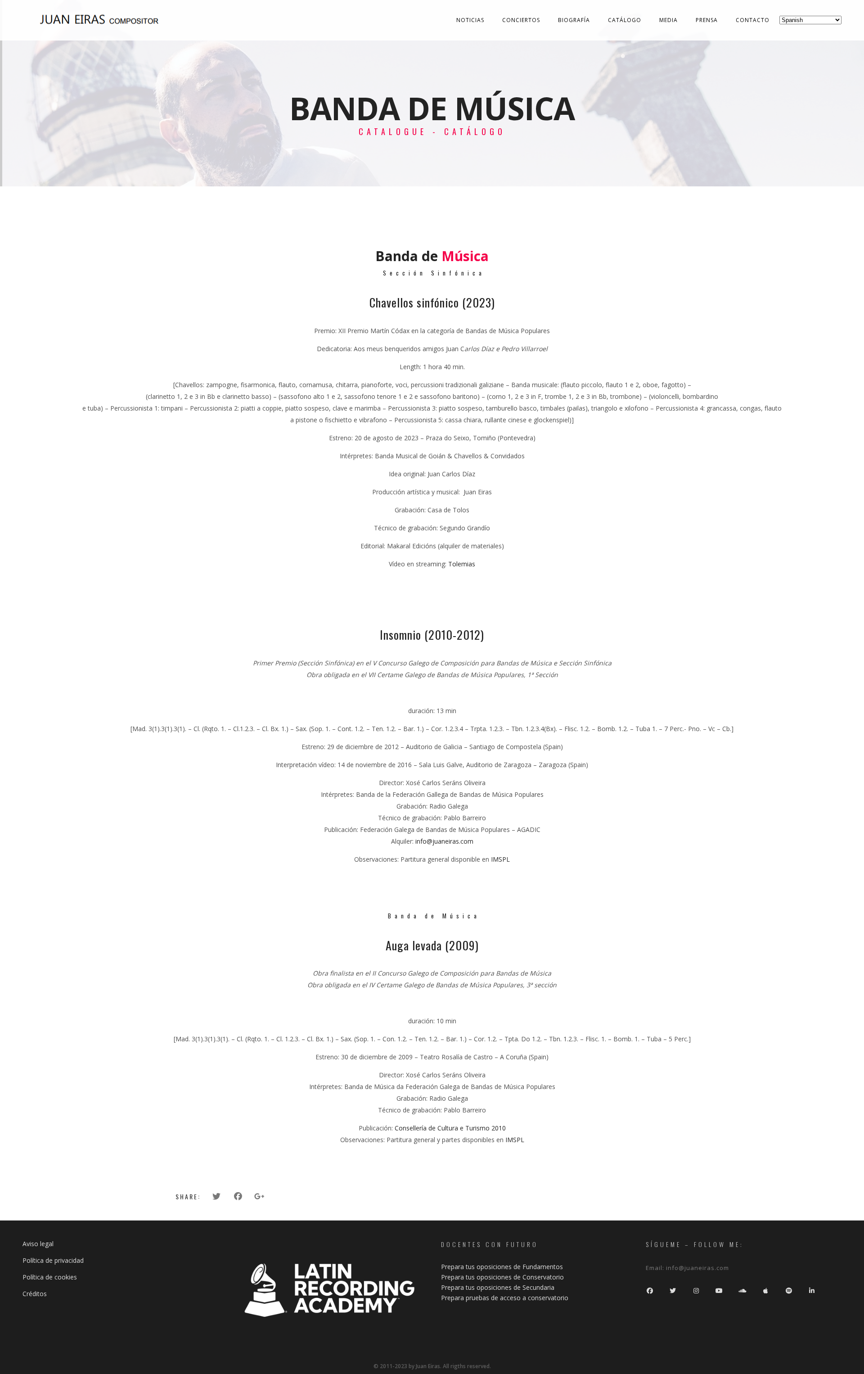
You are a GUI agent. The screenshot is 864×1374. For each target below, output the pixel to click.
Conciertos (521, 20)
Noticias (470, 20)
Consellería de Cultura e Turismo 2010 (450, 1128)
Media (668, 20)
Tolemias (461, 564)
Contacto (753, 20)
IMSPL (500, 859)
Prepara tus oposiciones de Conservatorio (502, 1277)
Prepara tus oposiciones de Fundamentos (502, 1266)
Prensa (707, 20)
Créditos (34, 1293)
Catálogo (624, 20)
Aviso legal (38, 1243)
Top (842, 1352)
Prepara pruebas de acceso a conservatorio (504, 1297)
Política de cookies (49, 1277)
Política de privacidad (53, 1260)
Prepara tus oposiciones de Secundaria (497, 1287)
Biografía (574, 20)
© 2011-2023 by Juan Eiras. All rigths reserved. (432, 1366)
